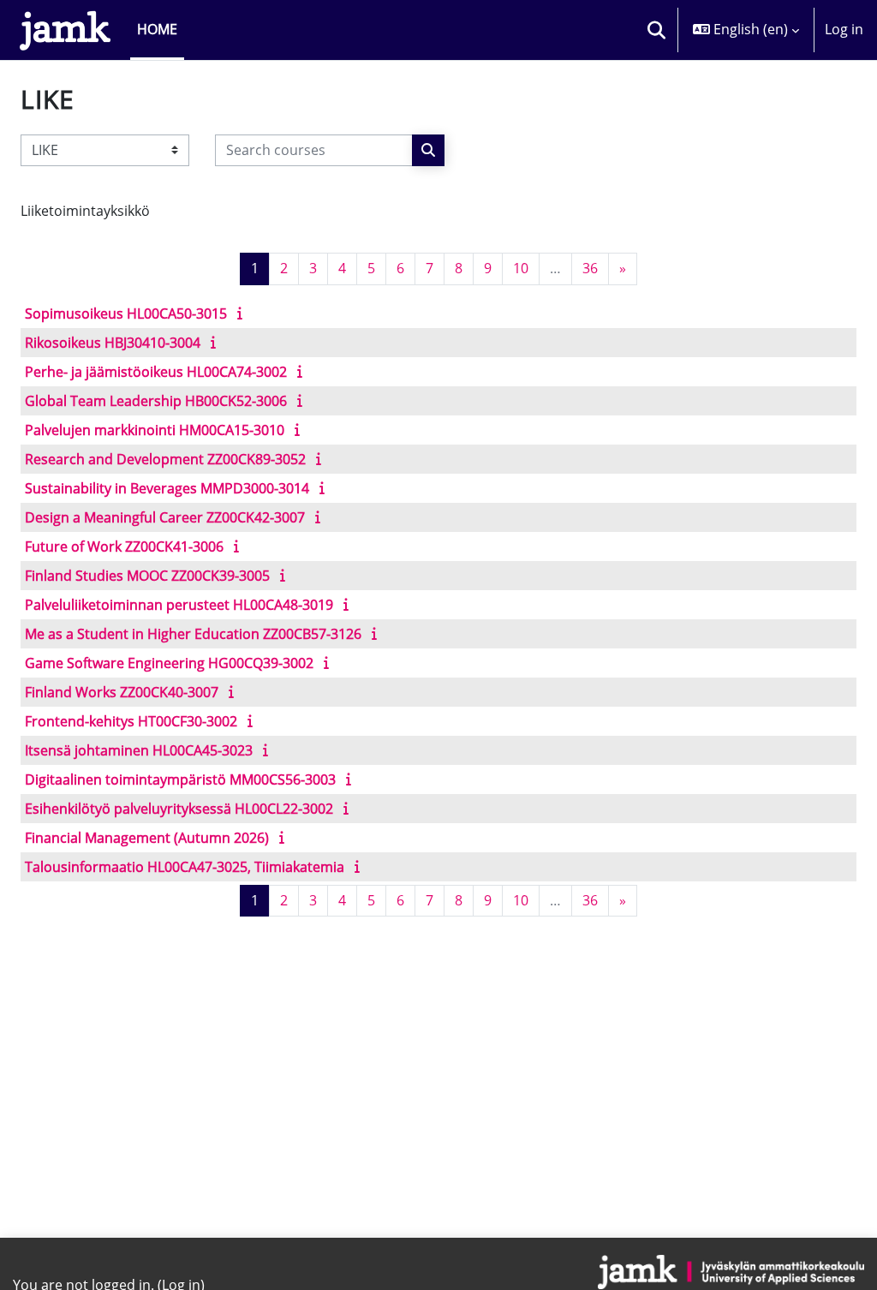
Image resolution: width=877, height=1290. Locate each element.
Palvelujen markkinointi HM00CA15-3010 (154, 430)
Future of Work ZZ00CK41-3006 (124, 546)
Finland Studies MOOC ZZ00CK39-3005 (147, 575)
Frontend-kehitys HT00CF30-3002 (131, 721)
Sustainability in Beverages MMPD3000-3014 (167, 488)
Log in (844, 29)
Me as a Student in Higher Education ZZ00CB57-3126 (193, 633)
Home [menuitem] (157, 29)
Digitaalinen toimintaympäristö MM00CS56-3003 (180, 779)
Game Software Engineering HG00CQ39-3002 (169, 663)
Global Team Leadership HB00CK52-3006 (156, 400)
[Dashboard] (65, 30)
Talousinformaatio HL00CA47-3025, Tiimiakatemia (184, 866)
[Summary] (243, 312)
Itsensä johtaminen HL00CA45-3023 (139, 750)
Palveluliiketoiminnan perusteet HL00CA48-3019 (179, 604)
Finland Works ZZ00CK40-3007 (121, 692)
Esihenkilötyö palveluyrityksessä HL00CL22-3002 (179, 808)
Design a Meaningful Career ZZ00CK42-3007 (165, 517)
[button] (656, 30)
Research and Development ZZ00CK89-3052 (165, 459)
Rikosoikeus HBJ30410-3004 (112, 342)
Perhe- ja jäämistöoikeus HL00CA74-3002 (156, 371)
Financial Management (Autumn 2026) (147, 837)
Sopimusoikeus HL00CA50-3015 (126, 313)
